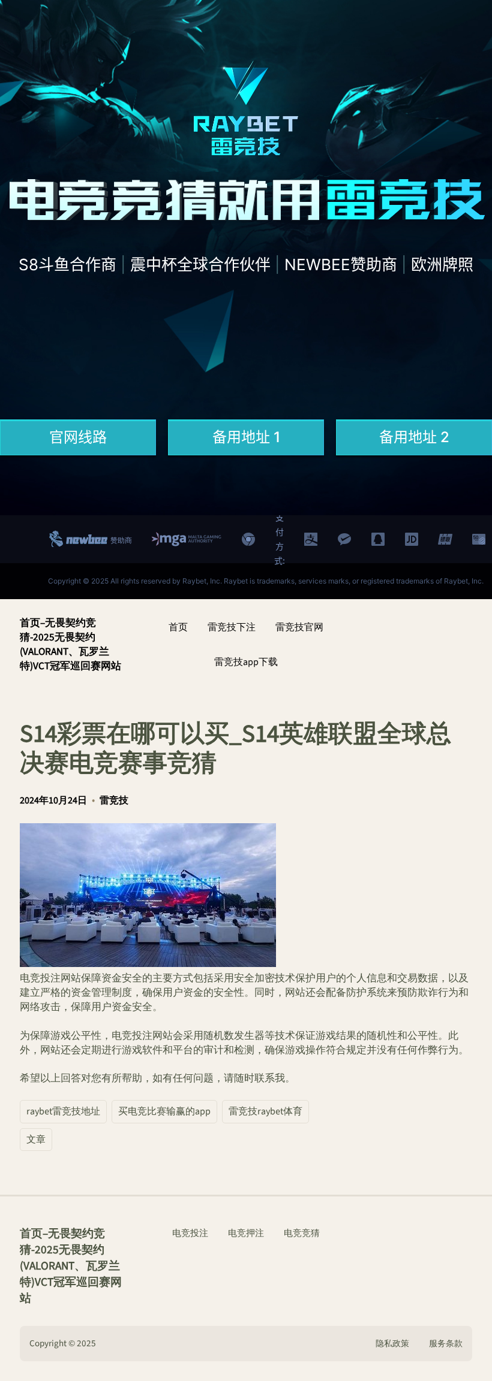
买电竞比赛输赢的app (164, 1111)
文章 (36, 1139)
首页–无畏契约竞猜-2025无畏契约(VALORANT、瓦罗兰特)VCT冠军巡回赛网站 (70, 644)
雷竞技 (114, 800)
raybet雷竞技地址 (63, 1111)
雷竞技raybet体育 (265, 1111)
